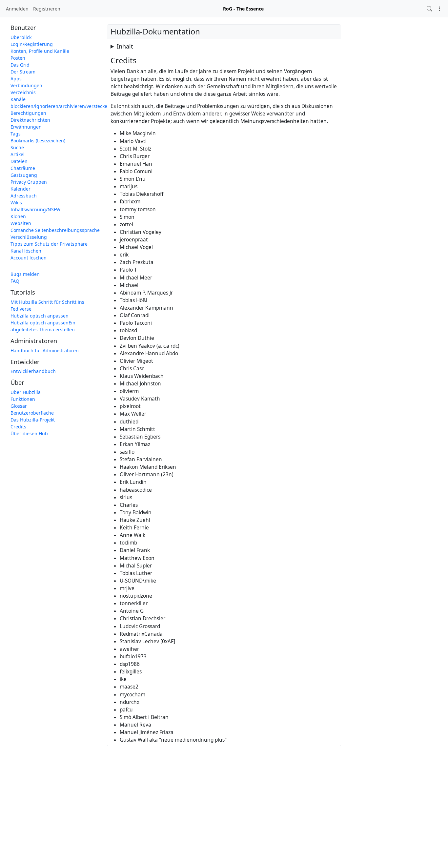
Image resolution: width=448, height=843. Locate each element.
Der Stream (22, 72)
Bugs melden (25, 274)
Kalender (20, 189)
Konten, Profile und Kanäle (39, 51)
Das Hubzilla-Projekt (32, 420)
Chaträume (22, 168)
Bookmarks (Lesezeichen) (37, 140)
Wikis (16, 202)
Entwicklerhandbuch (33, 371)
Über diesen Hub (29, 433)
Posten (17, 58)
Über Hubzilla (25, 392)
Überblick (20, 37)
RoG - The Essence (243, 9)
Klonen (18, 216)
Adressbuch (23, 196)
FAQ (14, 281)
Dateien (19, 161)
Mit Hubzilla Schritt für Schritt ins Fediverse (47, 305)
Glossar (18, 406)
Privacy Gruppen (28, 182)
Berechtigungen (28, 113)
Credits (18, 426)
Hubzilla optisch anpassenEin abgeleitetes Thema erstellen (42, 326)
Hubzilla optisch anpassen (39, 316)
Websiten (20, 223)
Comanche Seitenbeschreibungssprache (55, 230)
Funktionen (22, 399)
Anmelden (17, 9)
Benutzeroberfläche (32, 413)
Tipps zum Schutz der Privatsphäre (49, 244)
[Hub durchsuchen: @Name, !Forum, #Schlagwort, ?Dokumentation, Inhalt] (429, 8)
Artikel (17, 154)
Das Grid (20, 65)
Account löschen (28, 258)
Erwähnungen (26, 127)
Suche (17, 147)
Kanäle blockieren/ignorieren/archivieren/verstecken (56, 102)
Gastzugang (23, 175)
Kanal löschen (25, 251)
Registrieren (46, 9)
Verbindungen (26, 85)
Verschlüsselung (28, 237)
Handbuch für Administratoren (44, 350)
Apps (16, 78)
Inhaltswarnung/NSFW (35, 209)
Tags (15, 134)
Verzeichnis (23, 92)
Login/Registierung (31, 44)
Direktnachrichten (30, 120)
